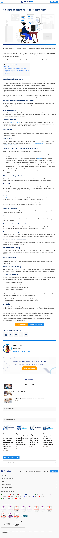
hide (17, 64)
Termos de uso (49, 531)
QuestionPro (7, 312)
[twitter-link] (20, 471)
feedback (39, 158)
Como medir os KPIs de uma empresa (23, 392)
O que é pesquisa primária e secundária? (24, 385)
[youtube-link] (26, 471)
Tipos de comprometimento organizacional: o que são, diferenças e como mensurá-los (22, 440)
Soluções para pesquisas (7, 478)
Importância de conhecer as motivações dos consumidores (28, 398)
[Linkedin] (5, 334)
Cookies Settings (4, 532)
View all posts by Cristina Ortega (21, 351)
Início (4, 6)
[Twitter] (16, 334)
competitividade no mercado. (10, 144)
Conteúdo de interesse (7, 487)
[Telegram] (26, 334)
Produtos (4, 481)
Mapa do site (29, 531)
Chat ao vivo (45, 471)
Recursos (4, 475)
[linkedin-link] (23, 471)
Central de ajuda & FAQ (35, 471)
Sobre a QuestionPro (6, 484)
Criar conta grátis (21, 324)
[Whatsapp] (21, 334)
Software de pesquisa (13, 6)
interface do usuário (9, 198)
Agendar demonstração (36, 324)
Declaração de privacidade (39, 531)
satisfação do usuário (15, 122)
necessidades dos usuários (36, 143)
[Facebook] (11, 334)
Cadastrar (53, 1)
